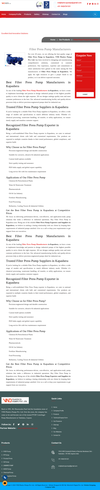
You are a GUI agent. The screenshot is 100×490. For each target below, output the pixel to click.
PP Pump (6, 455)
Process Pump (7, 458)
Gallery (36, 14)
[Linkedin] (95, 4)
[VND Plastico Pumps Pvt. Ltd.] (6, 2)
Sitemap (45, 14)
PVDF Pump (7, 451)
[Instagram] (98, 4)
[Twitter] (90, 4)
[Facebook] (87, 4)
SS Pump (6, 462)
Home (3, 14)
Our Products (64, 40)
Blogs (65, 14)
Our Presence (57, 421)
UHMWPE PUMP (8, 465)
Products (27, 14)
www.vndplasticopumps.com (28, 428)
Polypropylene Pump (9, 476)
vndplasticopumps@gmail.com (69, 3)
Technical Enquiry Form (60, 418)
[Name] (95, 14)
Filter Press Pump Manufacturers (35, 90)
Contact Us (56, 14)
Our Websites (57, 432)
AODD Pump (7, 469)
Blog (54, 428)
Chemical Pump (8, 472)
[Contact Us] (5, 477)
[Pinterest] (92, 4)
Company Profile (15, 14)
